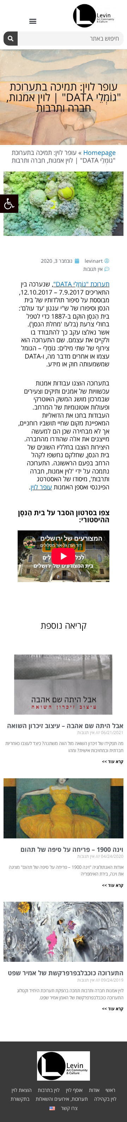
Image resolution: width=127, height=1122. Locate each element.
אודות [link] (94, 1090)
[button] (32, 21)
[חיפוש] (11, 38)
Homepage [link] (99, 152)
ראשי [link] (110, 1090)
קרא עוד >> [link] (112, 761)
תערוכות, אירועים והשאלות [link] (62, 1098)
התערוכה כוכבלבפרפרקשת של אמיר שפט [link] (65, 973)
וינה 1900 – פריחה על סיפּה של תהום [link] (71, 849)
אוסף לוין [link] (74, 1090)
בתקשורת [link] (20, 1098)
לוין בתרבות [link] (49, 1090)
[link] (9, 203)
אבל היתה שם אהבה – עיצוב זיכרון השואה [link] (65, 725)
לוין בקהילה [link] (105, 1098)
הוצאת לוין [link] (22, 1090)
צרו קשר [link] (69, 1108)
